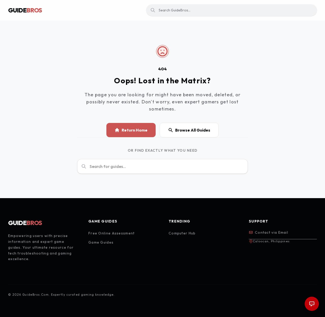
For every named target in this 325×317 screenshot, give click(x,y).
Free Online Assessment (111, 233)
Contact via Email (271, 232)
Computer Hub (182, 233)
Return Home (135, 130)
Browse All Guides (192, 130)
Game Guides (100, 242)
